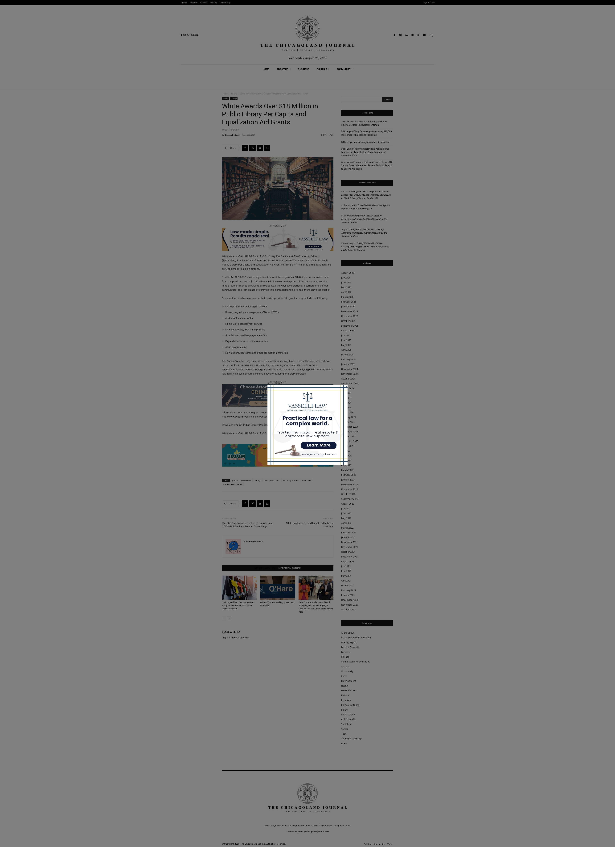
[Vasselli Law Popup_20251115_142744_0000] (307, 464)
